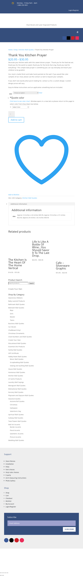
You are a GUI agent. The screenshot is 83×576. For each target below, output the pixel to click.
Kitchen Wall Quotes (26, 50)
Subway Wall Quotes (15, 418)
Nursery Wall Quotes (15, 392)
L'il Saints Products (15, 379)
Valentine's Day (15, 411)
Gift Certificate (13, 353)
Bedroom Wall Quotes (16, 308)
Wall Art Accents (14, 425)
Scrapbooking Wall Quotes (19, 362)
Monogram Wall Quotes (16, 386)
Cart (7, 495)
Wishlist (8, 501)
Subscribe (69, 529)
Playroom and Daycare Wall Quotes (21, 395)
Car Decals (12, 327)
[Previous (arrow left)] (1, 575)
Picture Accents (15, 437)
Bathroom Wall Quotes (16, 304)
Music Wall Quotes (16, 359)
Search (31, 283)
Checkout (9, 498)
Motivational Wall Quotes (17, 389)
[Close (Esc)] (7, 572)
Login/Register (11, 507)
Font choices (10, 470)
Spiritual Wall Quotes (16, 415)
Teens (12, 320)
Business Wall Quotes (16, 323)
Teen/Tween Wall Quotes (17, 421)
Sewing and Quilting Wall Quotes (22, 366)
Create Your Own (15, 289)
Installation (10, 464)
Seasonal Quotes (14, 399)
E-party (8, 475)
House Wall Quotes (15, 369)
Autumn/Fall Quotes (17, 401)
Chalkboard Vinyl (14, 330)
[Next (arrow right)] (3, 575)
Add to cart (16, 119)
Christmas (13, 405)
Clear (40, 93)
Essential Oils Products (16, 347)
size (10, 94)
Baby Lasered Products (16, 301)
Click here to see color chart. (20, 101)
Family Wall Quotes (15, 350)
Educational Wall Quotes (17, 343)
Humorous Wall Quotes (16, 372)
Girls (11, 314)
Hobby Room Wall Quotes (17, 357)
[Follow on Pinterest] (73, 38)
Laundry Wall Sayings (16, 382)
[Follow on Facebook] (64, 38)
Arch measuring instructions (16, 478)
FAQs (7, 467)
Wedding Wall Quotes (16, 440)
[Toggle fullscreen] (3, 572)
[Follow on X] (68, 38)
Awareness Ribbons (15, 298)
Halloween (14, 408)
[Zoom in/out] (1, 572)
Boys (11, 310)
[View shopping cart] (74, 31)
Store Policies (10, 461)
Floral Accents (15, 430)
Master (12, 317)
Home (10, 50)
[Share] (5, 572)
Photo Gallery (10, 481)
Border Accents (15, 427)
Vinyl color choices (12, 472)
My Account (10, 504)
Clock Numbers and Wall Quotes (20, 337)
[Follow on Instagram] (77, 38)
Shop (16, 50)
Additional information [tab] (19, 204)
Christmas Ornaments (16, 333)
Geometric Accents (16, 434)
